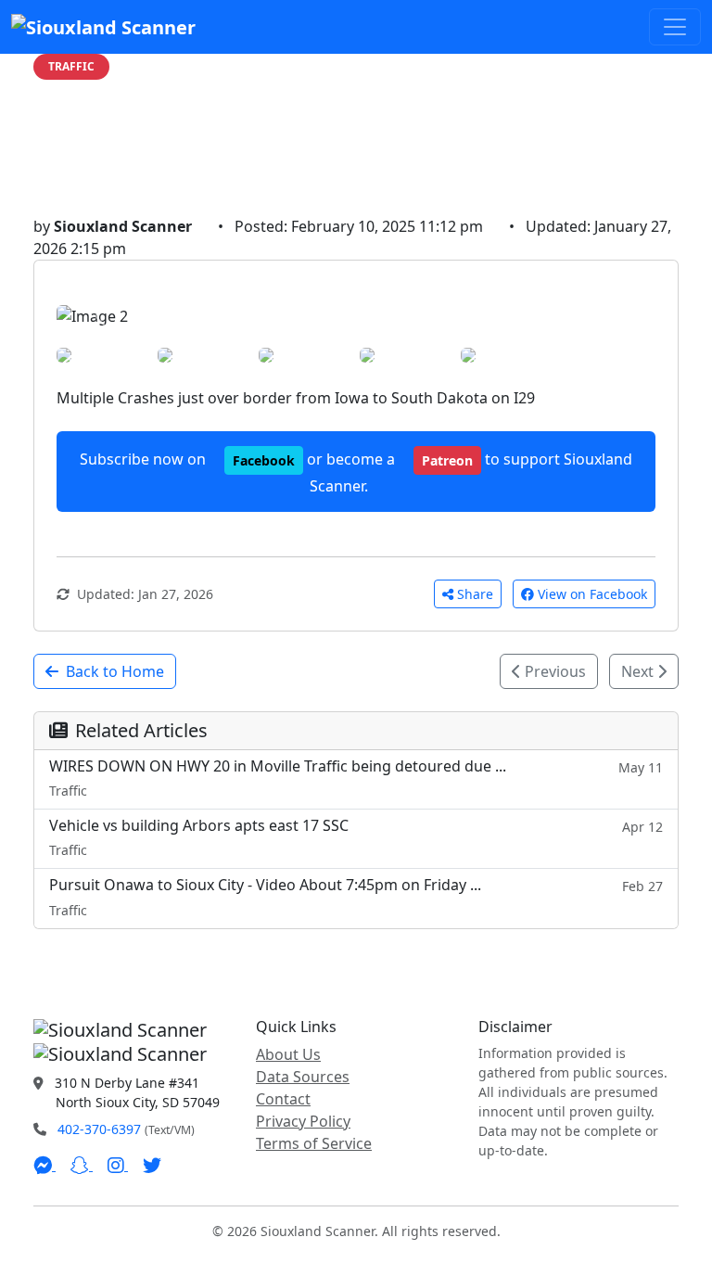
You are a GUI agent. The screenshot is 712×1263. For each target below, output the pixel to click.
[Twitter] (152, 1165)
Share (475, 594)
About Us (288, 1054)
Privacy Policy (303, 1121)
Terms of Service (314, 1143)
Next (639, 671)
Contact (283, 1099)
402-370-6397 (99, 1129)
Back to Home (115, 671)
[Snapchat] (81, 1165)
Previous (553, 671)
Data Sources (303, 1076)
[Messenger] (44, 1165)
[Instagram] (118, 1165)
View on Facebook (592, 594)
